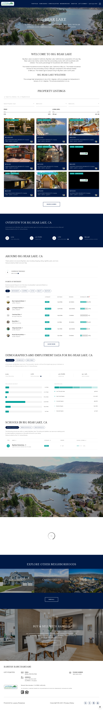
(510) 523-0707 (77, 674)
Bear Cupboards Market (18, 301)
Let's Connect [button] (51, 643)
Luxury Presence (19, 703)
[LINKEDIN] (85, 702)
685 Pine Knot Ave (16, 323)
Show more (51, 344)
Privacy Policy (69, 703)
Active (33, 291)
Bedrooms (71, 103)
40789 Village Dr (16, 329)
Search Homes (51, 204)
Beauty (40, 291)
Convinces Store (16, 314)
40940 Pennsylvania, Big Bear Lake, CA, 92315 (21, 446)
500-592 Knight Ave (17, 316)
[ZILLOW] (97, 702)
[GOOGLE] (93, 702)
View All (52, 599)
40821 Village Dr (16, 309)
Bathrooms (39, 103)
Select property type (10, 103)
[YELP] (89, 702)
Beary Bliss (15, 321)
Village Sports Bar (16, 328)
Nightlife (48, 291)
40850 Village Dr (16, 302)
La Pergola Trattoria (17, 307)
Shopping (25, 291)
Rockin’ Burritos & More (18, 334)
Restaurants (16, 291)
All (8, 291)
